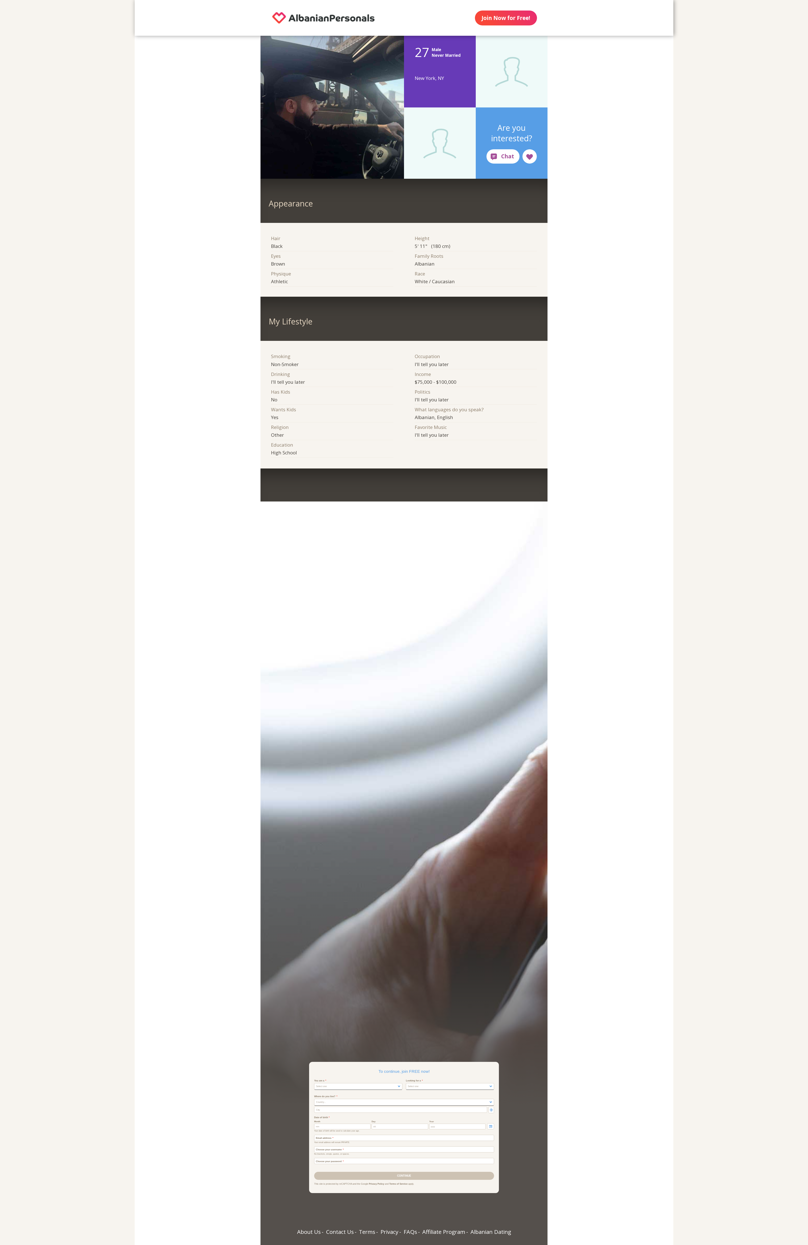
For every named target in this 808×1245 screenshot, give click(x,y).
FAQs (410, 1232)
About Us (309, 1232)
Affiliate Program (443, 1232)
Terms (367, 1232)
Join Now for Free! (505, 18)
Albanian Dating (490, 1232)
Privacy (389, 1232)
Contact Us (340, 1232)
